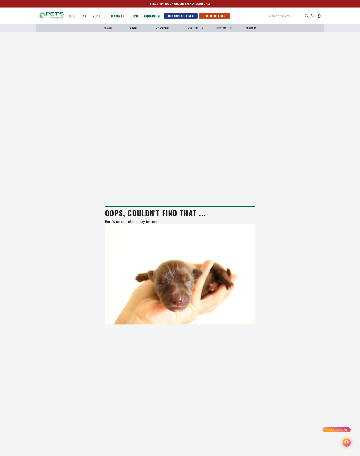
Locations (250, 28)
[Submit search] (306, 16)
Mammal (118, 16)
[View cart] (312, 16)
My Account (163, 28)
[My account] (318, 16)
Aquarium (152, 16)
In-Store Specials (180, 16)
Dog (72, 16)
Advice (134, 28)
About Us (193, 28)
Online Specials (214, 16)
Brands (108, 28)
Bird (134, 16)
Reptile (98, 16)
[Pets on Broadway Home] (51, 15)
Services (221, 28)
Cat (83, 16)
